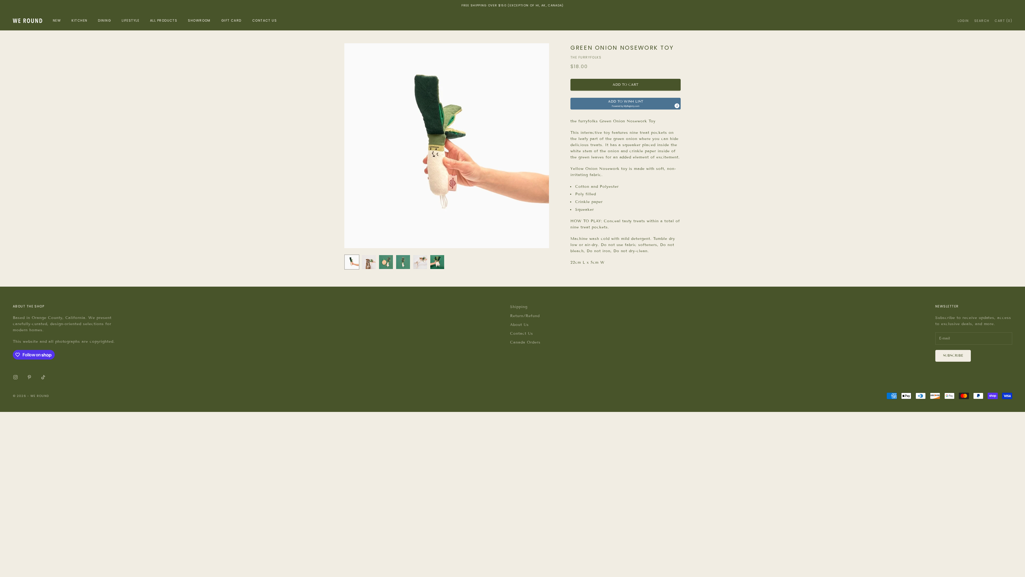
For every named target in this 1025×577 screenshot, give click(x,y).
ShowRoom (199, 20)
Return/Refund (525, 316)
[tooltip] (677, 105)
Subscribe (953, 355)
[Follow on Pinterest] (29, 377)
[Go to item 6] (437, 262)
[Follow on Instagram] (15, 377)
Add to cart (625, 85)
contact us (264, 20)
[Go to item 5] (420, 262)
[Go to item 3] (386, 262)
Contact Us (521, 333)
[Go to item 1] (351, 262)
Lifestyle (130, 20)
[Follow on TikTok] (43, 377)
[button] (625, 104)
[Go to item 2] (368, 262)
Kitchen (79, 20)
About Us (519, 324)
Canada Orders (525, 342)
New (57, 20)
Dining (104, 20)
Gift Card (231, 20)
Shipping (518, 307)
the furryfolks (585, 57)
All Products (163, 20)
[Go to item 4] (403, 262)
